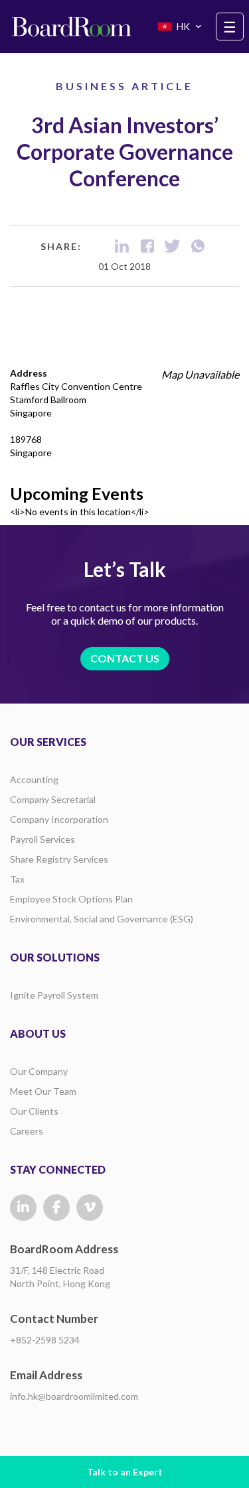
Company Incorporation (59, 819)
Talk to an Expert (125, 1471)
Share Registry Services (59, 859)
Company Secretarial (53, 799)
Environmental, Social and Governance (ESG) (101, 918)
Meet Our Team (43, 1091)
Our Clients (34, 1111)
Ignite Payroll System (54, 995)
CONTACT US (124, 658)
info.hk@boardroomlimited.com (74, 1396)
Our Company (39, 1071)
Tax (17, 879)
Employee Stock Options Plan (71, 898)
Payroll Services (42, 839)
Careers (26, 1131)
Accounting (34, 779)
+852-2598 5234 (45, 1339)
